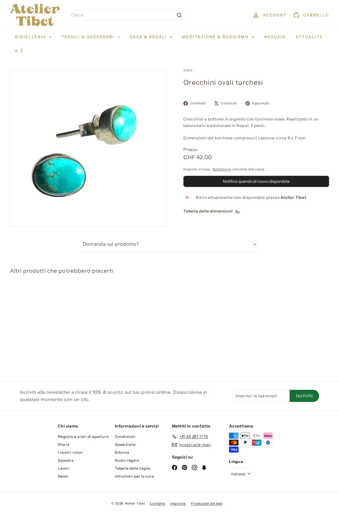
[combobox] (126, 15)
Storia (63, 444)
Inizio (188, 70)
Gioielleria (31, 36)
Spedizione (221, 169)
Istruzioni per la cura (134, 476)
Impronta (178, 503)
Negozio (275, 36)
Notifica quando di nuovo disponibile (256, 181)
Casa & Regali (149, 36)
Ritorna (122, 452)
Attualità (309, 36)
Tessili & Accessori (89, 36)
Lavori (64, 468)
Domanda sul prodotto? (111, 244)
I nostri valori (70, 452)
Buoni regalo (127, 460)
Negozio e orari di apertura (83, 436)
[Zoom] (88, 148)
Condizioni (125, 436)
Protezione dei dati (207, 503)
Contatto (157, 503)
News (63, 476)
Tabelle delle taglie (132, 468)
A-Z (19, 50)
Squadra (66, 460)
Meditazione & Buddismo (216, 36)
